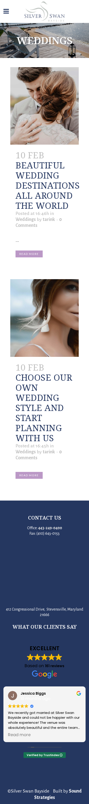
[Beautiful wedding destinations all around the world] (44, 106)
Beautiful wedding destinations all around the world (48, 185)
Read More (29, 254)
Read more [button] (21, 735)
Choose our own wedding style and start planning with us (44, 407)
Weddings (26, 219)
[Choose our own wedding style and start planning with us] (44, 318)
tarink (49, 219)
